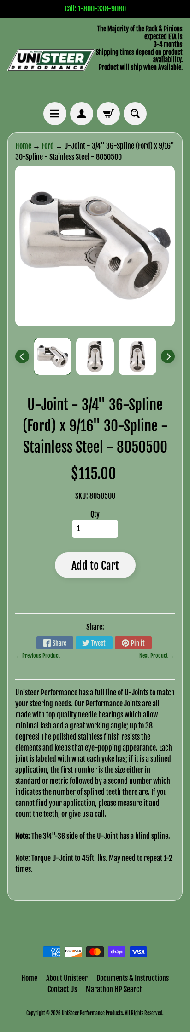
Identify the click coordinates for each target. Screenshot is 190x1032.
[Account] (81, 113)
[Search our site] (135, 113)
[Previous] (22, 356)
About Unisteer (67, 978)
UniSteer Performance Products (92, 1013)
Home (23, 145)
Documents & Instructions (132, 978)
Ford (48, 145)
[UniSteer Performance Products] (51, 60)
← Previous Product (37, 655)
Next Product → (157, 655)
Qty (95, 514)
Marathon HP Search (114, 989)
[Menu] (54, 113)
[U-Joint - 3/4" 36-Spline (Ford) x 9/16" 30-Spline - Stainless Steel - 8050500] (52, 356)
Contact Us (62, 989)
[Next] (168, 356)
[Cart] (108, 113)
